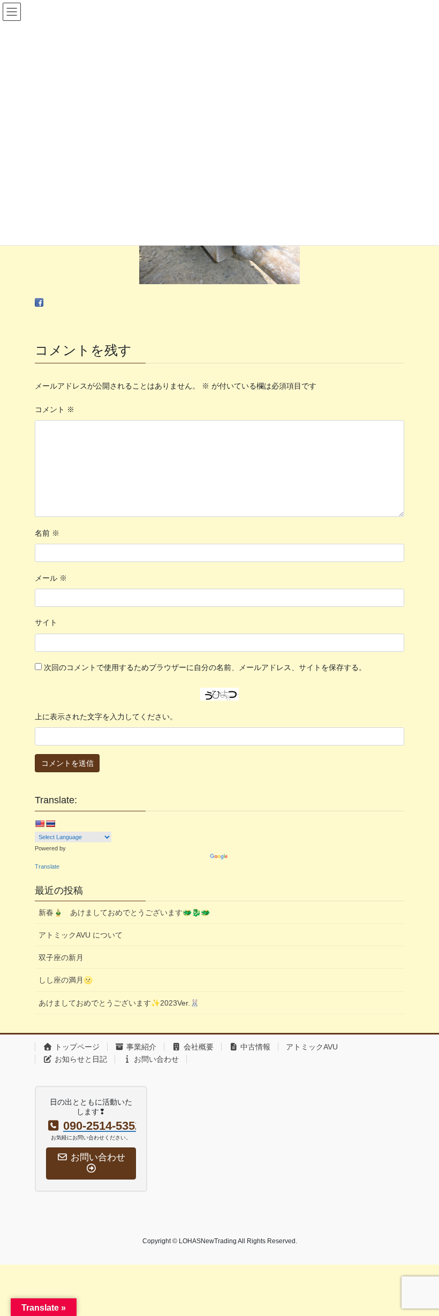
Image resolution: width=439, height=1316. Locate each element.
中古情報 (254, 1047)
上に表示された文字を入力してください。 (106, 716)
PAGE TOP (419, 1266)
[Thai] (50, 823)
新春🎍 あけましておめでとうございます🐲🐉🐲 (124, 912)
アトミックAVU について (81, 935)
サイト (46, 622)
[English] (39, 823)
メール (51, 578)
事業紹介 (140, 1047)
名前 (47, 533)
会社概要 (197, 1047)
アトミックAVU (312, 1047)
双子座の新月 (61, 957)
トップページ (76, 1047)
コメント (54, 409)
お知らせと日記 (79, 1059)
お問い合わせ (155, 1059)
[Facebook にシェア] (39, 302)
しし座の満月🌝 (66, 980)
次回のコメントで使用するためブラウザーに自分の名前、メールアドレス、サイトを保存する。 (205, 667)
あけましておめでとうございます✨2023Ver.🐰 (119, 1003)
